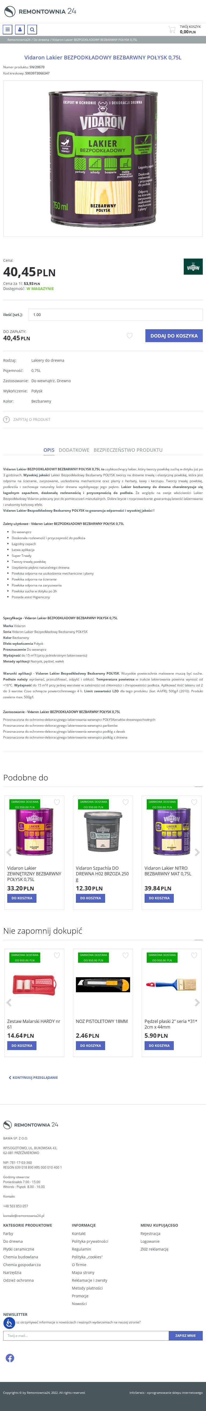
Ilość (13, 314)
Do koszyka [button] (22, 898)
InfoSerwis (137, 1393)
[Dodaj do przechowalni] (129, 335)
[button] (48, 450)
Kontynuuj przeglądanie (35, 1077)
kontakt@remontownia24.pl (23, 1215)
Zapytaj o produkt (31, 419)
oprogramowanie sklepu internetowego (175, 1393)
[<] (9, 852)
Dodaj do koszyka (174, 335)
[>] (197, 852)
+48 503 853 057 (16, 1206)
